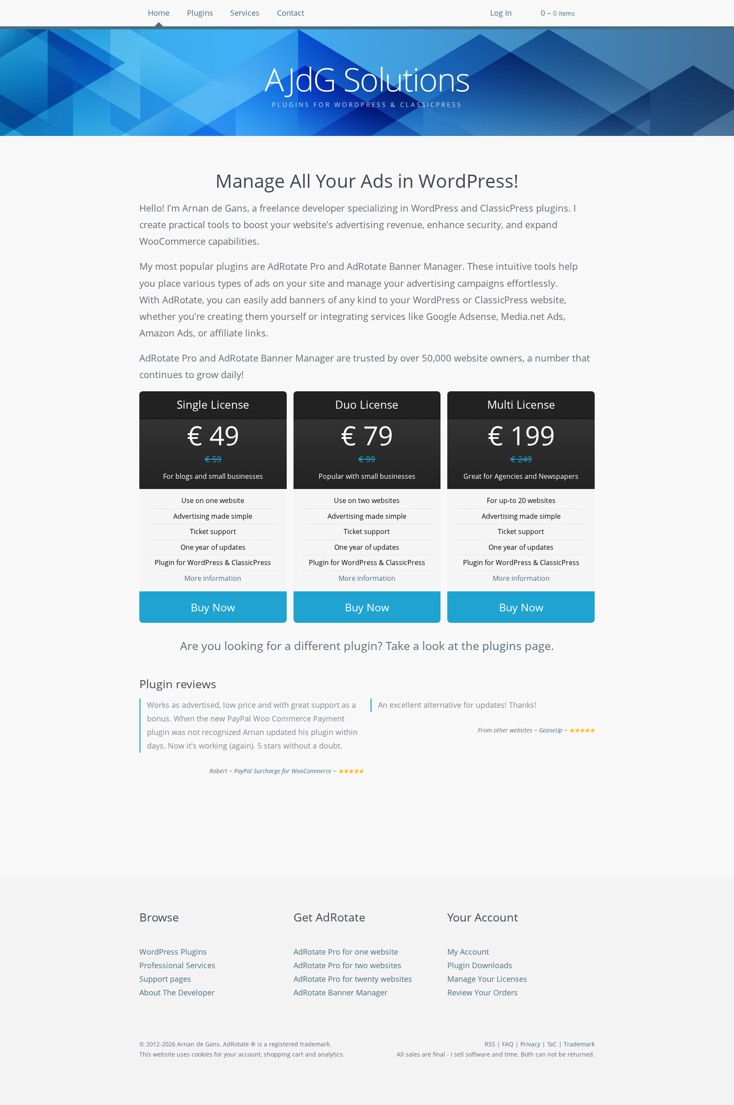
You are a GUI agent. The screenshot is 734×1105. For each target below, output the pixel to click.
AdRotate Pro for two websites (347, 965)
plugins (502, 645)
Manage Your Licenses (487, 979)
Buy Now (213, 607)
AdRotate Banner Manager (340, 992)
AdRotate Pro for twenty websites (353, 979)
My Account (468, 952)
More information (212, 578)
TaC (552, 1044)
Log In (501, 13)
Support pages (165, 979)
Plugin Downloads (479, 965)
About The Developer (177, 992)
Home (158, 13)
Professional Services (177, 965)
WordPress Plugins (173, 952)
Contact (290, 13)
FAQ (508, 1044)
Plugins (200, 13)
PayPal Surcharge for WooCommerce (282, 771)
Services (245, 13)
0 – (558, 13)
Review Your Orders (482, 992)
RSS (490, 1044)
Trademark (579, 1044)
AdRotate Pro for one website (346, 952)
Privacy (530, 1044)
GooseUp (550, 730)
